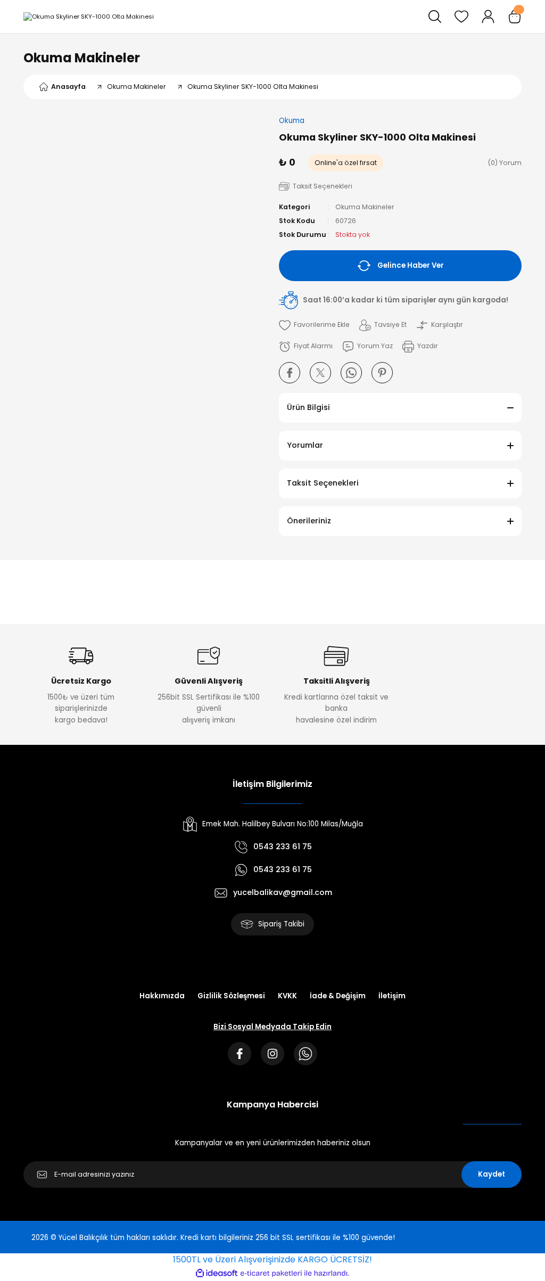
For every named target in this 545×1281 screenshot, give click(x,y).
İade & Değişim (338, 996)
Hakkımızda (162, 996)
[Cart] (515, 16)
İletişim (392, 996)
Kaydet (491, 1174)
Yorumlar (305, 445)
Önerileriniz (309, 520)
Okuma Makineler (81, 58)
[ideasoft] (216, 1273)
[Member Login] (488, 16)
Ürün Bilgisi (308, 407)
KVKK (287, 996)
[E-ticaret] (271, 1273)
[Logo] (88, 16)
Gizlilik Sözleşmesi (231, 996)
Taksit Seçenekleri (323, 483)
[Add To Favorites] (314, 325)
